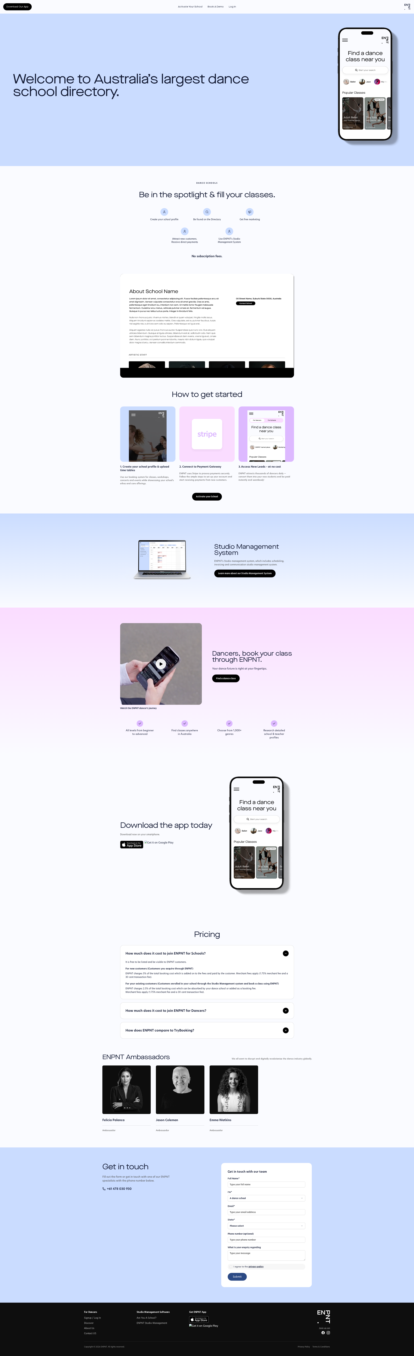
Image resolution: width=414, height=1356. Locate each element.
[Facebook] (323, 1332)
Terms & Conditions (321, 1346)
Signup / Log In (92, 1317)
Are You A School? (146, 1317)
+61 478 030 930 (119, 1189)
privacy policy (256, 1266)
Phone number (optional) (241, 1233)
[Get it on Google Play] (159, 844)
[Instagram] (328, 1332)
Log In (232, 7)
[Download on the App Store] (131, 844)
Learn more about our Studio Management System (245, 573)
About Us (89, 1328)
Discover (88, 1323)
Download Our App (17, 6)
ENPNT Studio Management (152, 1323)
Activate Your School (190, 7)
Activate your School (207, 496)
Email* (231, 1206)
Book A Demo (216, 7)
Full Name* (234, 1178)
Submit (237, 1277)
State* (231, 1219)
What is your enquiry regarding (244, 1247)
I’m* (230, 1192)
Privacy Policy (304, 1346)
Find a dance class (226, 678)
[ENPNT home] (407, 6)
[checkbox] (231, 1266)
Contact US (90, 1333)
